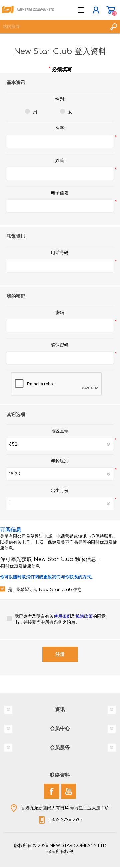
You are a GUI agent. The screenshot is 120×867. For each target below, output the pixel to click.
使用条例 (62, 616)
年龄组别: (60, 461)
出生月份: (60, 490)
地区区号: (60, 431)
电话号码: (60, 252)
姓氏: (60, 160)
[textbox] (53, 26)
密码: (60, 312)
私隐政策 (84, 616)
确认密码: (60, 345)
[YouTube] (68, 791)
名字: (60, 128)
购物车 (110, 10)
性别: (60, 99)
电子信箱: (60, 193)
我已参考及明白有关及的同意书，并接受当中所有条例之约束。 (60, 619)
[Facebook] (51, 791)
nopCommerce (73, 853)
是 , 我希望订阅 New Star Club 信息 (45, 589)
